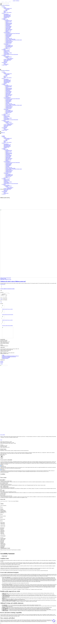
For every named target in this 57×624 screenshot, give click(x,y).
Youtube (1, 363)
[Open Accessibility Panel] (0, 623)
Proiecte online (2, 279)
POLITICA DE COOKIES (6, 357)
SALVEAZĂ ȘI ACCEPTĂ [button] (4, 472)
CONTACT (17, 0)
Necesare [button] (1, 464)
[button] (0, 506)
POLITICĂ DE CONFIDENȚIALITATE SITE (9, 356)
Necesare (2, 465)
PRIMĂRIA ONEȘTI (5, 358)
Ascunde (8, 548)
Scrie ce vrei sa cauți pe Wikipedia (13, 501)
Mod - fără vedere (3, 494)
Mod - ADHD (2, 490)
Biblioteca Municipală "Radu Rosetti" (5, 277)
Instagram (1, 362)
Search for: (1, 292)
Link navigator (2, 546)
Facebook (1, 361)
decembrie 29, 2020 (3, 278)
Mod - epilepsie (2, 479)
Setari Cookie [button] (2, 454)
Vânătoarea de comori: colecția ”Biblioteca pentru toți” (13, 281)
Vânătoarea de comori (8, 279)
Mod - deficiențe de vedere (4, 482)
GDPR (3, 355)
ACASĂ (14, 0)
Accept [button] (6, 454)
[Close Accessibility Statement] (0, 551)
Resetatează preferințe (4, 548)
